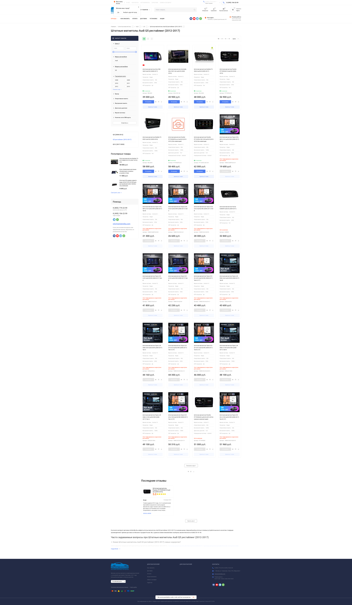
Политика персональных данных (119, 587)
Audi (137, 26)
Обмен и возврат (152, 579)
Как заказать (150, 568)
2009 (128, 80)
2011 (128, 83)
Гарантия (149, 582)
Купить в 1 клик (152, 107)
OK (193, 597)
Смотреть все (115, 192)
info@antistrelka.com (121, 224)
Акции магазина (151, 576)
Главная (113, 26)
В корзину (148, 102)
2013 (128, 86)
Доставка (149, 570)
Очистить (124, 123)
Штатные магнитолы (124, 26)
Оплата (149, 573)
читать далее (147, 513)
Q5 (144, 26)
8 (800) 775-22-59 (210, 1)
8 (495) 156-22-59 (232, 2)
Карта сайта (133, 587)
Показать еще (116, 89)
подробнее (115, 549)
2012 (116, 86)
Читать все (190, 521)
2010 (116, 83)
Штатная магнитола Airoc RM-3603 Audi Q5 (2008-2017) (185, 546)
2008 (116, 80)
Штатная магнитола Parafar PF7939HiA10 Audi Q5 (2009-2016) (161, 490)
